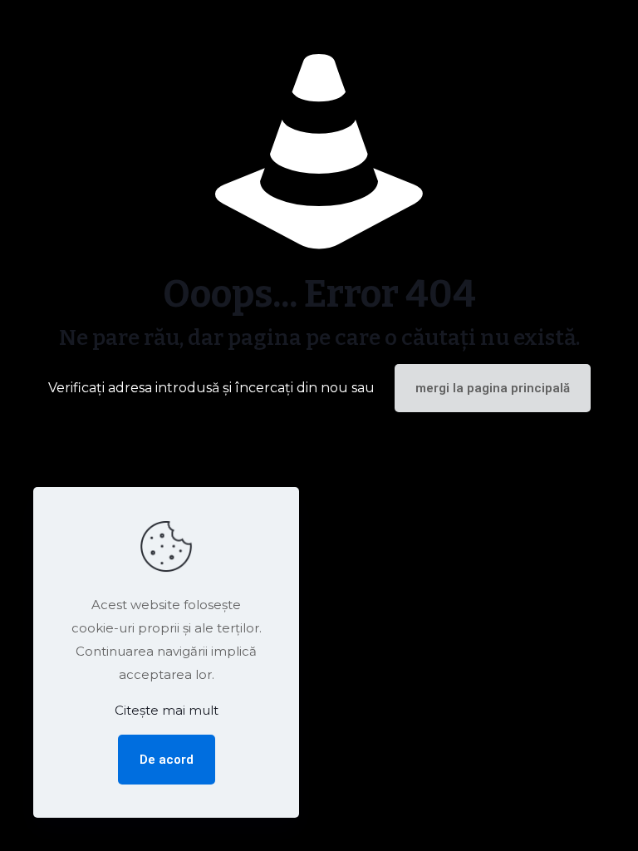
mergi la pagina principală (492, 388)
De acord (167, 759)
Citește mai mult (166, 710)
